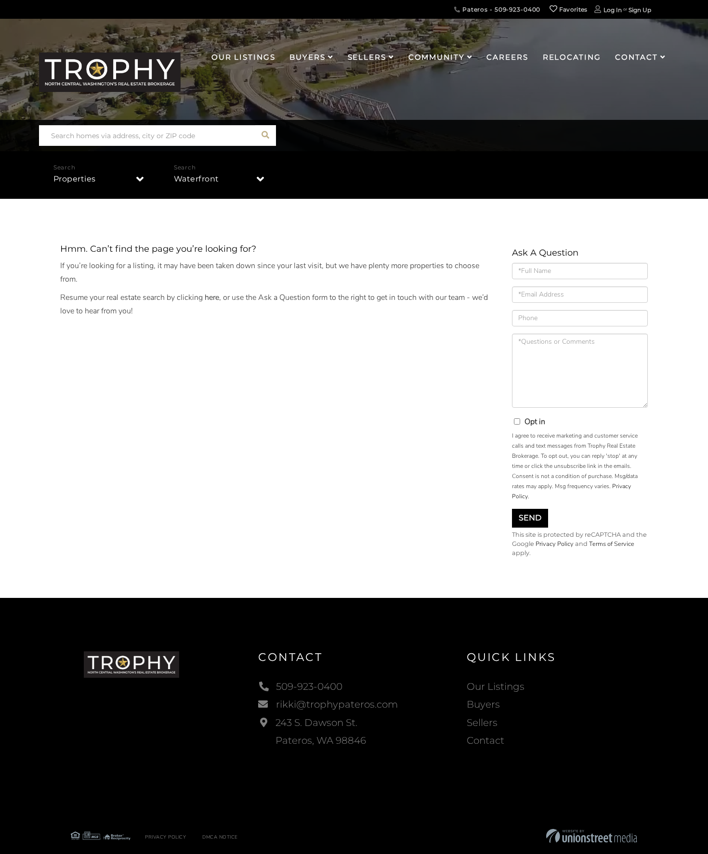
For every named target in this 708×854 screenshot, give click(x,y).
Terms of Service (611, 544)
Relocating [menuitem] (572, 57)
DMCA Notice (220, 837)
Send (530, 517)
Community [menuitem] (436, 57)
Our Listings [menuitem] (243, 57)
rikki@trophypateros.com (337, 704)
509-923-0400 (309, 686)
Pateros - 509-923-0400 (500, 9)
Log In (612, 9)
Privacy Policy (555, 544)
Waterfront (196, 178)
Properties (74, 178)
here (212, 297)
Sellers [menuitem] (367, 57)
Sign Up (640, 9)
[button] (265, 135)
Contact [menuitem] (636, 57)
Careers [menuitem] (507, 57)
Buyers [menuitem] (307, 57)
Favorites (573, 9)
